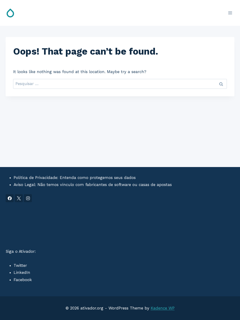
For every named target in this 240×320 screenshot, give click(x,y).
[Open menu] (230, 12)
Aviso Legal (24, 184)
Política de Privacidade (35, 177)
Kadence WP (163, 308)
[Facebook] (10, 198)
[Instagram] (28, 198)
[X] (19, 198)
